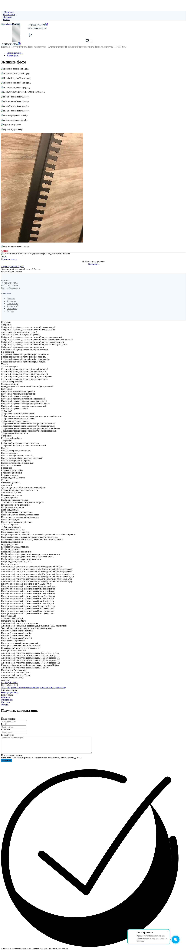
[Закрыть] (2, 717)
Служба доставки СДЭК (12, 266)
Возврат (10, 311)
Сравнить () (60, 687)
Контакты (9, 12)
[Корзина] (65, 34)
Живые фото (12, 55)
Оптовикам (12, 308)
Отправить (6, 760)
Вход (15, 692)
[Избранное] (87, 40)
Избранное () (47, 687)
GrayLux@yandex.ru (37, 28)
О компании (9, 14)
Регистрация (7, 692)
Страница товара (14, 53)
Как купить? (12, 306)
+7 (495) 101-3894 (9, 44)
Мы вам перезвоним (29, 687)
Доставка (7, 17)
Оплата (6, 19)
